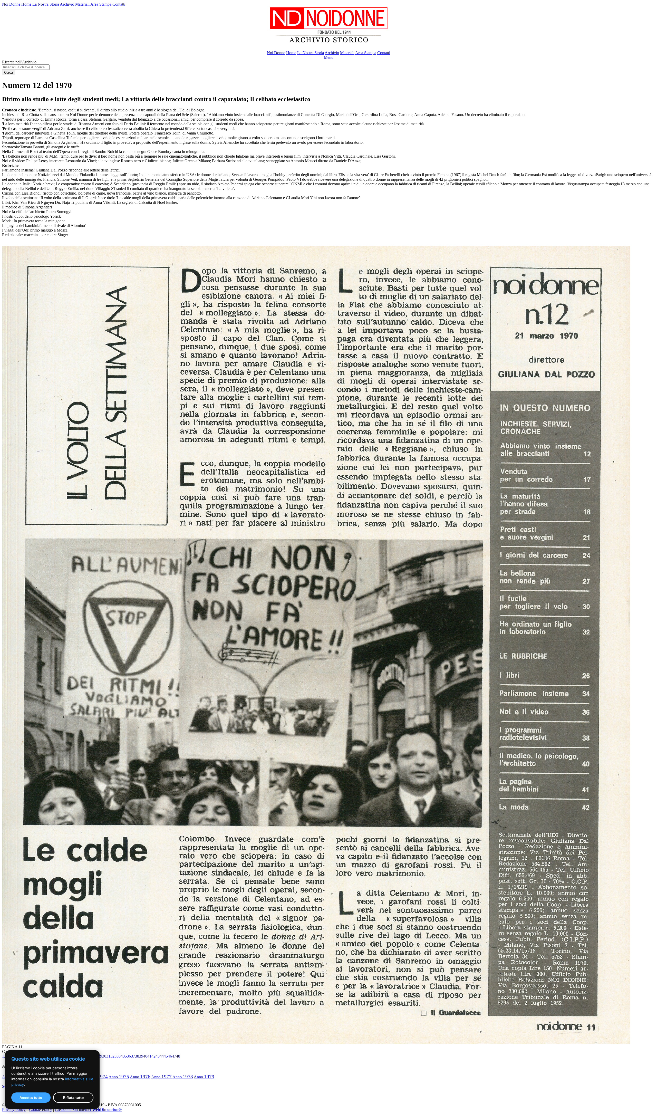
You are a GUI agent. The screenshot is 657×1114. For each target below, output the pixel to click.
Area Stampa (100, 4)
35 (125, 1056)
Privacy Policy (14, 1109)
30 (104, 1056)
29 (100, 1056)
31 (108, 1056)
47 (174, 1056)
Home (26, 4)
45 (166, 1056)
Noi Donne (11, 4)
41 (149, 1056)
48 (178, 1056)
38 (137, 1056)
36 (129, 1056)
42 (153, 1056)
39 (141, 1056)
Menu (328, 57)
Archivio (67, 4)
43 (158, 1056)
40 (145, 1056)
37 (133, 1056)
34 (121, 1056)
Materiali (82, 4)
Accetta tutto (31, 1098)
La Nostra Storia (45, 4)
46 (170, 1056)
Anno (119, 1077)
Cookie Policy (40, 1109)
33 (116, 1056)
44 (162, 1056)
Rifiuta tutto (73, 1098)
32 (112, 1056)
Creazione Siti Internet (88, 1109)
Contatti (118, 4)
